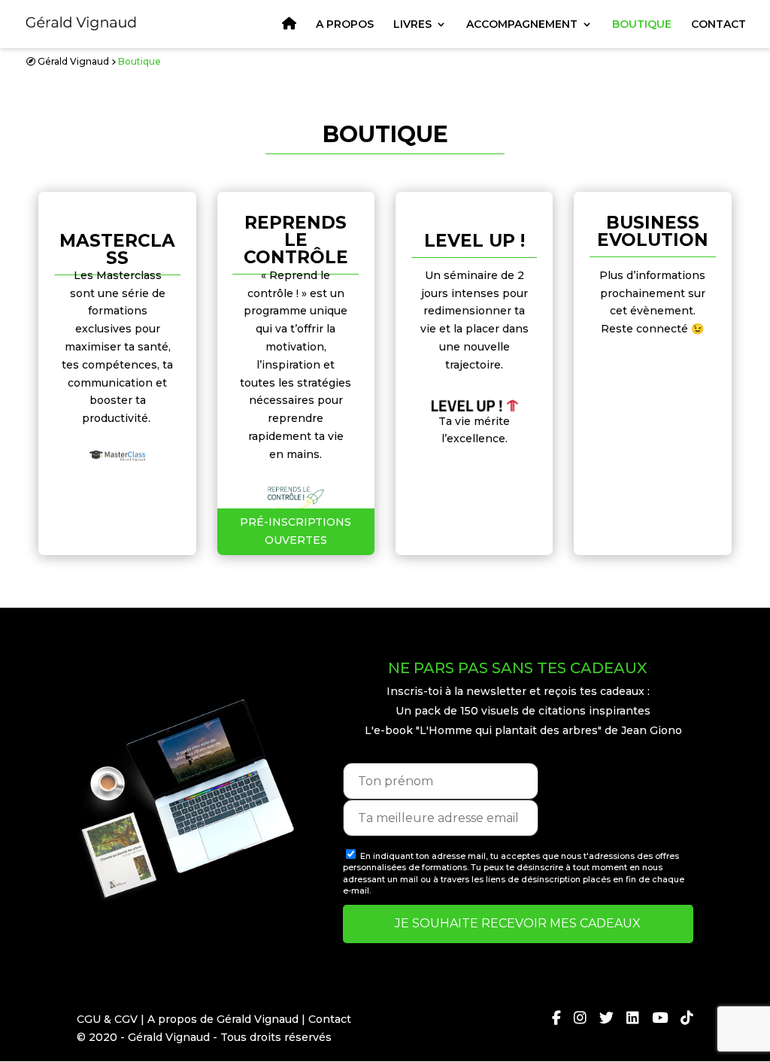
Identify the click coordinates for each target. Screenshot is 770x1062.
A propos (345, 25)
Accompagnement (522, 25)
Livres (412, 25)
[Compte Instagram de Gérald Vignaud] (574, 1019)
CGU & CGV (107, 1019)
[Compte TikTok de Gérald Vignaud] (680, 1019)
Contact (718, 25)
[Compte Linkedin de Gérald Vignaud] (626, 1019)
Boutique (641, 25)
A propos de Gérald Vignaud (223, 1019)
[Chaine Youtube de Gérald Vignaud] (653, 1019)
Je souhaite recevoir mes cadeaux (518, 923)
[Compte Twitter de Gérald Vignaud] (600, 1019)
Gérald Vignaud (73, 61)
